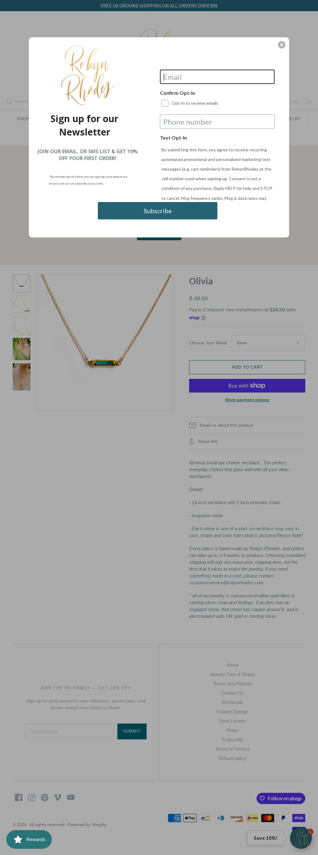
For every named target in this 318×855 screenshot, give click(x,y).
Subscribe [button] (158, 210)
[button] (281, 44)
